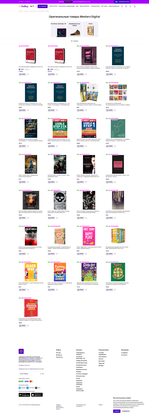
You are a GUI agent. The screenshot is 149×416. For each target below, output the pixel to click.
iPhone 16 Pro (53, 6)
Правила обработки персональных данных (59, 407)
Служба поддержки (102, 353)
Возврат (101, 365)
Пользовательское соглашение (81, 405)
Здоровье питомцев (79, 383)
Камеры (78, 372)
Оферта (101, 404)
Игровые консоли (81, 369)
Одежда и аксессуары (80, 389)
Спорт (78, 378)
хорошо (116, 411)
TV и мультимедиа (82, 374)
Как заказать (103, 357)
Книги (78, 387)
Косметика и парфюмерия (67, 6)
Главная (21, 11)
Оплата (101, 359)
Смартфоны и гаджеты (80, 353)
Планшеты (79, 367)
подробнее (125, 411)
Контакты (124, 355)
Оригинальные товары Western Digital (39, 11)
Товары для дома (81, 361)
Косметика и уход (81, 363)
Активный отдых (81, 365)
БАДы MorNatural (114, 6)
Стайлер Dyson (95, 6)
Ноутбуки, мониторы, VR (80, 357)
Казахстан (59, 357)
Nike (77, 6)
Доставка (27, 1)
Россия (58, 353)
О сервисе (21, 1)
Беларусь (59, 355)
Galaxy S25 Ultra (84, 6)
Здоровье (79, 380)
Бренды (26, 11)
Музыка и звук (80, 376)
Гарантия (101, 363)
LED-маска (104, 6)
